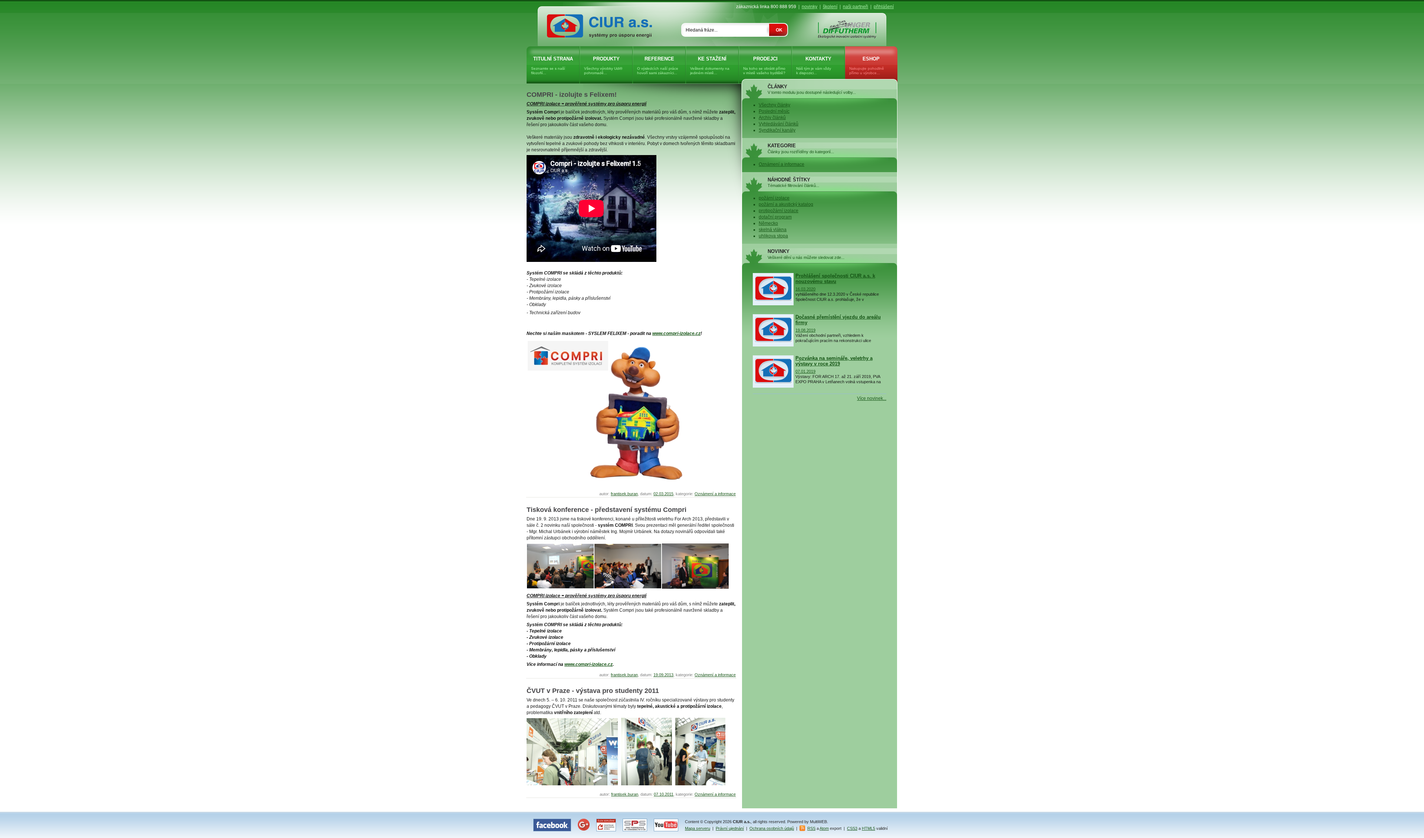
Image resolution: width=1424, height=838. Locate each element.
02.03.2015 (663, 494)
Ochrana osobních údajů (771, 828)
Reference (657, 65)
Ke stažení (709, 65)
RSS (811, 828)
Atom (824, 828)
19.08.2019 (805, 330)
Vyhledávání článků (778, 123)
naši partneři (855, 6)
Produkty (603, 65)
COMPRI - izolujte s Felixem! (572, 94)
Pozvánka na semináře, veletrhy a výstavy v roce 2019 (834, 361)
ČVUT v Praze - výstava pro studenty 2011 (593, 690)
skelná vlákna (773, 229)
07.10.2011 (663, 794)
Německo (768, 223)
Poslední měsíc (774, 111)
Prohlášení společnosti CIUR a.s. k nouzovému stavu (835, 278)
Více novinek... (871, 398)
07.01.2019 (805, 371)
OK (779, 30)
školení (830, 6)
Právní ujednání (730, 828)
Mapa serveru (697, 828)
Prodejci (764, 65)
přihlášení (884, 6)
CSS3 (852, 828)
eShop (866, 65)
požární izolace (774, 198)
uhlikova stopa (773, 236)
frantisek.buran (624, 494)
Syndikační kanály (777, 130)
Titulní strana (552, 65)
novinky (809, 6)
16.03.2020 (805, 289)
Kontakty (813, 65)
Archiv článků (772, 117)
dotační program (775, 217)
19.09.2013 (663, 675)
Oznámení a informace (715, 494)
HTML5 (868, 828)
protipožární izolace (778, 210)
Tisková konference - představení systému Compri (606, 509)
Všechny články (774, 105)
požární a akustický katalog (786, 204)
